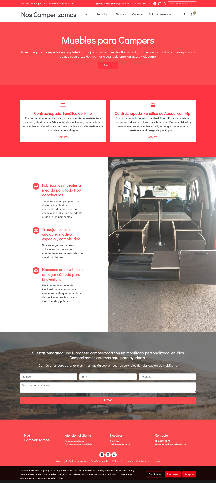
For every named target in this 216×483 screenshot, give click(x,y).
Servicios (114, 441)
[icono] (63, 105)
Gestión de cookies (100, 461)
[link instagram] (159, 3)
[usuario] (185, 14)
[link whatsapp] (164, 3)
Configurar (154, 474)
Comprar (108, 65)
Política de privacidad (123, 461)
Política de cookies (78, 461)
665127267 (31, 3)
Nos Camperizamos (49, 14)
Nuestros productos (74, 441)
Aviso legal (61, 461)
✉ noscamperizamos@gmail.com (171, 444)
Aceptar (189, 474)
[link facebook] (154, 3)
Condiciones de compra (148, 461)
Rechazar (173, 474)
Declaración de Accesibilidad (79, 444)
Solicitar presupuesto (120, 444)
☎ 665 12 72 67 (162, 441)
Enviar (108, 400)
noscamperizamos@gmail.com (58, 3)
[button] (103, 14)
